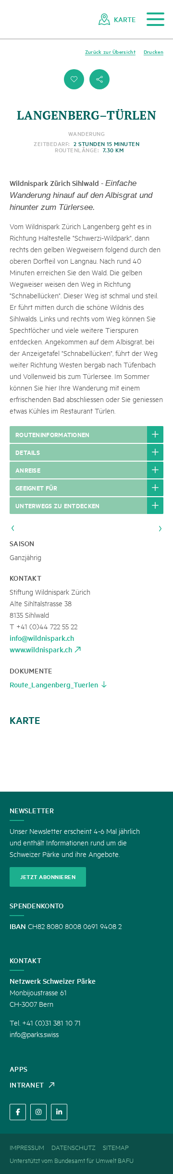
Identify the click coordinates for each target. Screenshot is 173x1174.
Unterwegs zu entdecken (57, 505)
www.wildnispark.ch (41, 649)
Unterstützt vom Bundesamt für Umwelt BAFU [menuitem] (72, 1160)
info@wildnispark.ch (42, 638)
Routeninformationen (52, 434)
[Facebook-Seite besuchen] (18, 1112)
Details (27, 452)
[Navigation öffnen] (155, 19)
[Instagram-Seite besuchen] (38, 1112)
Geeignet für (36, 487)
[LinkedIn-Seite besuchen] (59, 1112)
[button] (74, 79)
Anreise (27, 470)
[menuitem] (117, 19)
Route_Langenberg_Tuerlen (54, 684)
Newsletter (32, 810)
